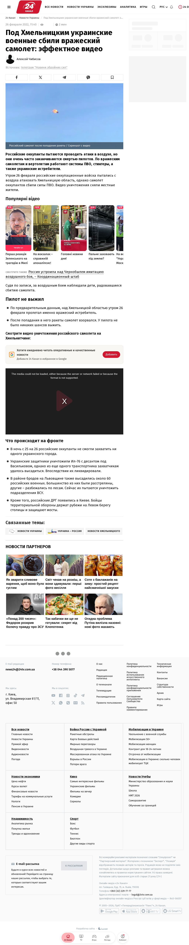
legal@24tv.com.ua (142, 894)
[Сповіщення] (171, 7)
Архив (160, 693)
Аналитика (128, 6)
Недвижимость (22, 818)
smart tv (150, 911)
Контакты (162, 672)
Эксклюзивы (106, 6)
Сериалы (75, 801)
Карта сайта (163, 699)
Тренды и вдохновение (25, 833)
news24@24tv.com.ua (20, 669)
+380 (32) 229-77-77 (120, 891)
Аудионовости (20, 754)
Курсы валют (19, 786)
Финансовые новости (24, 791)
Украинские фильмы (82, 786)
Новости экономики (25, 776)
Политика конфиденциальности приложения (139, 688)
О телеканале (104, 684)
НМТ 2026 (134, 795)
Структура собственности (165, 685)
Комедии (75, 796)
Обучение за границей (142, 805)
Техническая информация (164, 665)
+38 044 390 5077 (63, 669)
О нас (99, 664)
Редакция (101, 670)
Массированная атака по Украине (90, 754)
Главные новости (22, 734)
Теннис (74, 833)
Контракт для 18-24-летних (145, 749)
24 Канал (11, 18)
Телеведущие (103, 691)
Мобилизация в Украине (146, 729)
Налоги (15, 801)
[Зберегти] (112, 77)
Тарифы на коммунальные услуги (31, 796)
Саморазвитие (137, 800)
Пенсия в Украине (22, 806)
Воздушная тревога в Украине (88, 749)
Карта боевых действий (84, 739)
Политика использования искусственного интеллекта (135, 676)
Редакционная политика (104, 677)
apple (129, 911)
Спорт (74, 818)
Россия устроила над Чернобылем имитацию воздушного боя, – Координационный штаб (55, 274)
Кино (73, 776)
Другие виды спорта (82, 843)
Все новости (54, 6)
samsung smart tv (172, 911)
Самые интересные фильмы (87, 781)
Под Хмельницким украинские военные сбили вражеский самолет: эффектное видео (83, 18)
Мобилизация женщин (142, 744)
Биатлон (75, 838)
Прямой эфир (19, 744)
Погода (15, 759)
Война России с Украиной (88, 729)
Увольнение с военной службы (147, 734)
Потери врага (78, 764)
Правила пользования (109, 703)
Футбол (74, 828)
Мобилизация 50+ (139, 739)
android (109, 911)
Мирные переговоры (82, 744)
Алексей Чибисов (29, 59)
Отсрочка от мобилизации (145, 754)
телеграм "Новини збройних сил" (44, 67)
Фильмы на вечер (81, 791)
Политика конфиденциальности (139, 665)
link (53, 695)
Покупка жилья (20, 828)
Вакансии (162, 678)
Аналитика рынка (22, 823)
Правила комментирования (137, 708)
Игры (143, 6)
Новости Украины (80, 6)
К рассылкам (74, 866)
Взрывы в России (80, 759)
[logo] (29, 7)
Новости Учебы (140, 776)
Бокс (72, 823)
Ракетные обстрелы (82, 734)
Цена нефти (18, 781)
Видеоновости (20, 749)
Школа (133, 790)
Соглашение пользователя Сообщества (134, 699)
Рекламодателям (105, 697)
